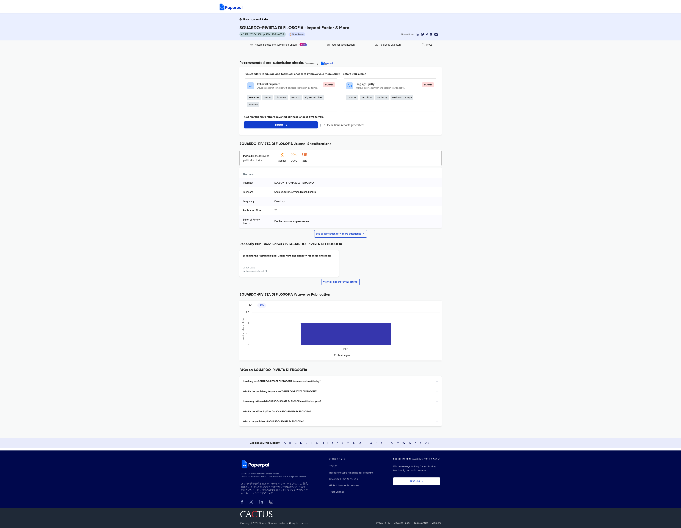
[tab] (340, 381)
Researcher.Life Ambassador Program (351, 473)
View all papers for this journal (340, 282)
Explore (279, 124)
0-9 (427, 442)
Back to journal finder (255, 19)
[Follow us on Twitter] (251, 501)
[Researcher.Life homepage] (275, 464)
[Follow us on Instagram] (271, 501)
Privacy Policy (382, 523)
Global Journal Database (344, 485)
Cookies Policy (402, 523)
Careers (436, 523)
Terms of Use (421, 523)
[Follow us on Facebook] (242, 501)
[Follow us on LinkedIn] (261, 501)
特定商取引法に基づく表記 (344, 479)
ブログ (333, 466)
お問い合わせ (416, 481)
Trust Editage (336, 492)
